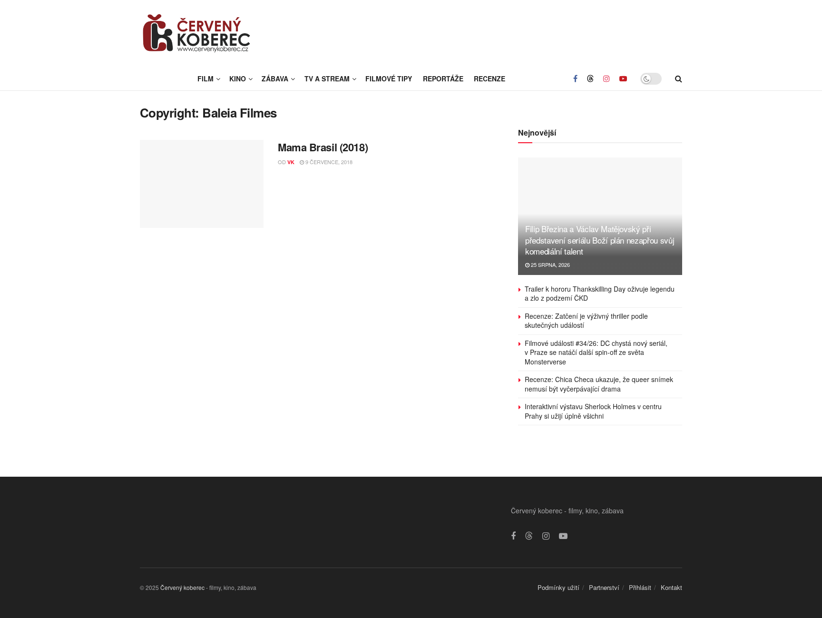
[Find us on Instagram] (606, 78)
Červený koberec (182, 587)
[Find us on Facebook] (575, 78)
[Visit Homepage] (197, 33)
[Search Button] (678, 78)
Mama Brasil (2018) (323, 147)
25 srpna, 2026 (549, 264)
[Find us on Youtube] (623, 78)
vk (290, 162)
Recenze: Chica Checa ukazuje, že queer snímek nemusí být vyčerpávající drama (599, 383)
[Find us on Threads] (590, 78)
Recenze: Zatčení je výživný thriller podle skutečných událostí (586, 320)
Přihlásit (640, 587)
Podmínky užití (558, 587)
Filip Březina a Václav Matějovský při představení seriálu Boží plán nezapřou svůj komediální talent (599, 240)
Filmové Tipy (388, 78)
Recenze (489, 78)
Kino (237, 78)
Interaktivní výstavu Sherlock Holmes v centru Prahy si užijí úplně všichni (593, 411)
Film (205, 78)
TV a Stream (327, 78)
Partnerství (604, 587)
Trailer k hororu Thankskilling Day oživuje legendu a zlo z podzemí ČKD (600, 293)
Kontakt (671, 587)
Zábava (275, 78)
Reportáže (443, 78)
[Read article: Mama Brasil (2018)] (202, 184)
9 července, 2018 (328, 162)
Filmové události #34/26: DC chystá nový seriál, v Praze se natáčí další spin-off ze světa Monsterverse (596, 352)
